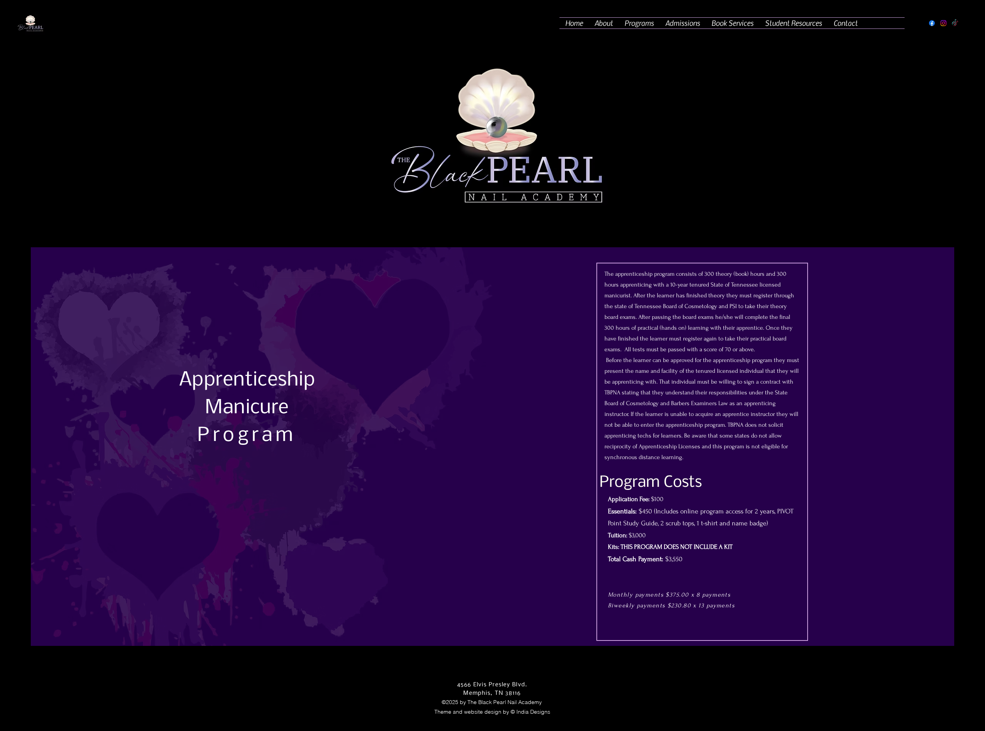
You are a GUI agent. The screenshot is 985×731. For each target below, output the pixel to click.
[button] (639, 23)
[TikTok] (955, 23)
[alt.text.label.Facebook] (932, 23)
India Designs (533, 711)
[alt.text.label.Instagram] (943, 23)
